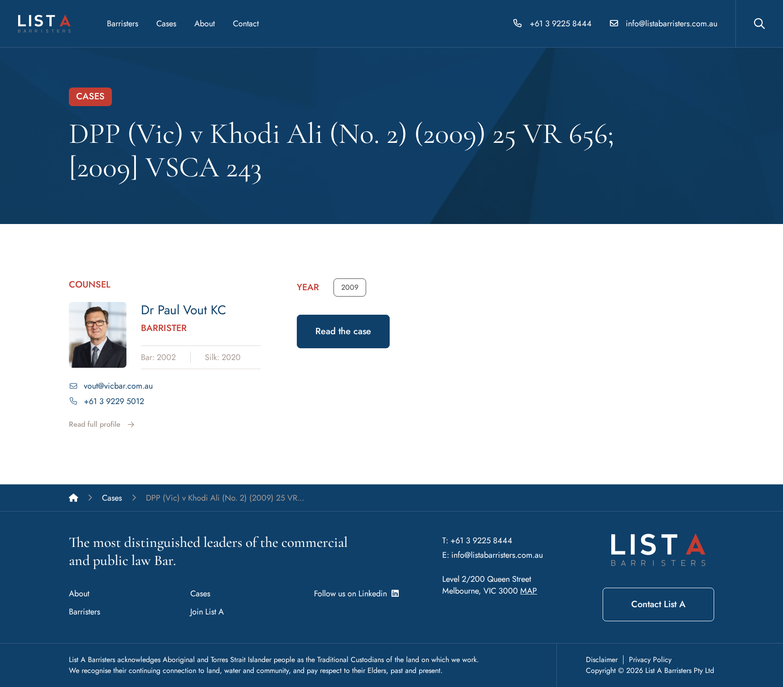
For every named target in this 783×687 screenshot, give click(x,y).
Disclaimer (602, 659)
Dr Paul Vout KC (183, 310)
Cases (166, 23)
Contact (246, 23)
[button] (350, 287)
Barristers (122, 23)
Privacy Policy (650, 659)
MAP (528, 591)
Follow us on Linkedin (353, 593)
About (204, 23)
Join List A (207, 612)
